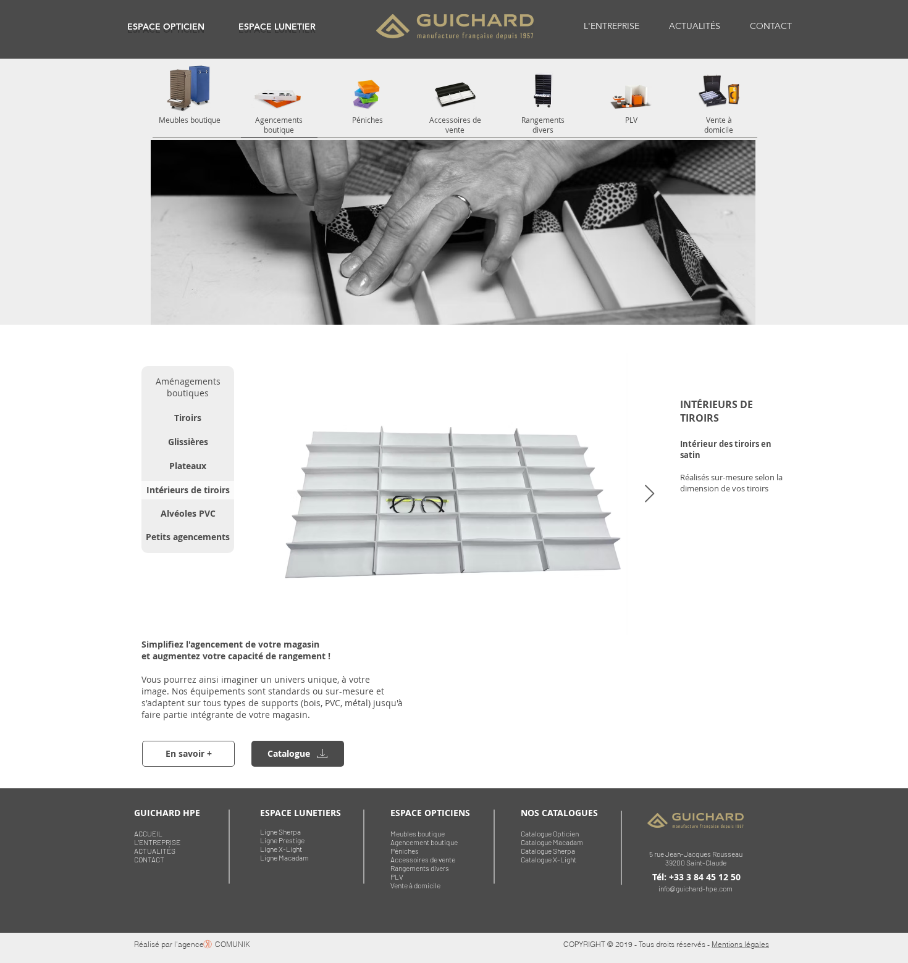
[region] (166, 26)
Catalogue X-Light (548, 859)
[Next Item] (649, 494)
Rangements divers (419, 868)
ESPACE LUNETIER (277, 26)
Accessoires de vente (422, 859)
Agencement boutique (424, 842)
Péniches (404, 850)
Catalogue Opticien (550, 833)
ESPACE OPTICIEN (165, 26)
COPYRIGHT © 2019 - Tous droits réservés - (637, 944)
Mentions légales (740, 944)
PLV (396, 876)
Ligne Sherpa (280, 831)
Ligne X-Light (281, 848)
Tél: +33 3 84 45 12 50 (696, 877)
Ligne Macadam (284, 857)
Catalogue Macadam (552, 842)
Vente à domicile (415, 885)
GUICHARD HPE (167, 813)
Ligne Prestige (282, 840)
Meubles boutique (417, 833)
